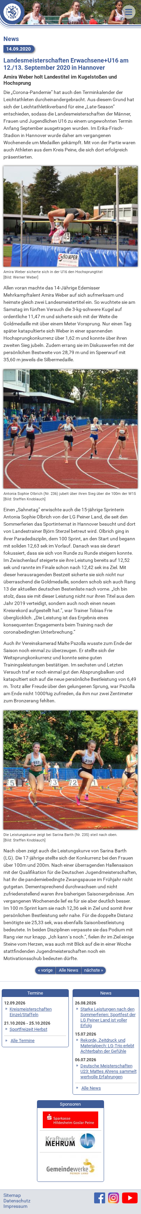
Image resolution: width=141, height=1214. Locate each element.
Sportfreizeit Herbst (28, 1029)
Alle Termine (23, 1040)
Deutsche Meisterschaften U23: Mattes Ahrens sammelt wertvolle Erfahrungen (108, 1071)
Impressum (15, 1206)
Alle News (68, 970)
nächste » (93, 970)
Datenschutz (16, 1200)
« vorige (45, 970)
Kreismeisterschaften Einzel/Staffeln (31, 1012)
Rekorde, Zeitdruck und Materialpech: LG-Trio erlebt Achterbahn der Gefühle (107, 1046)
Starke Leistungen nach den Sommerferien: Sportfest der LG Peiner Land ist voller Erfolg (108, 1017)
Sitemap (12, 1195)
